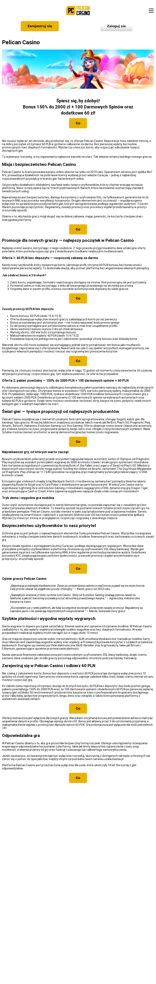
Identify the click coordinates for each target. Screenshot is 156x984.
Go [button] (78, 123)
